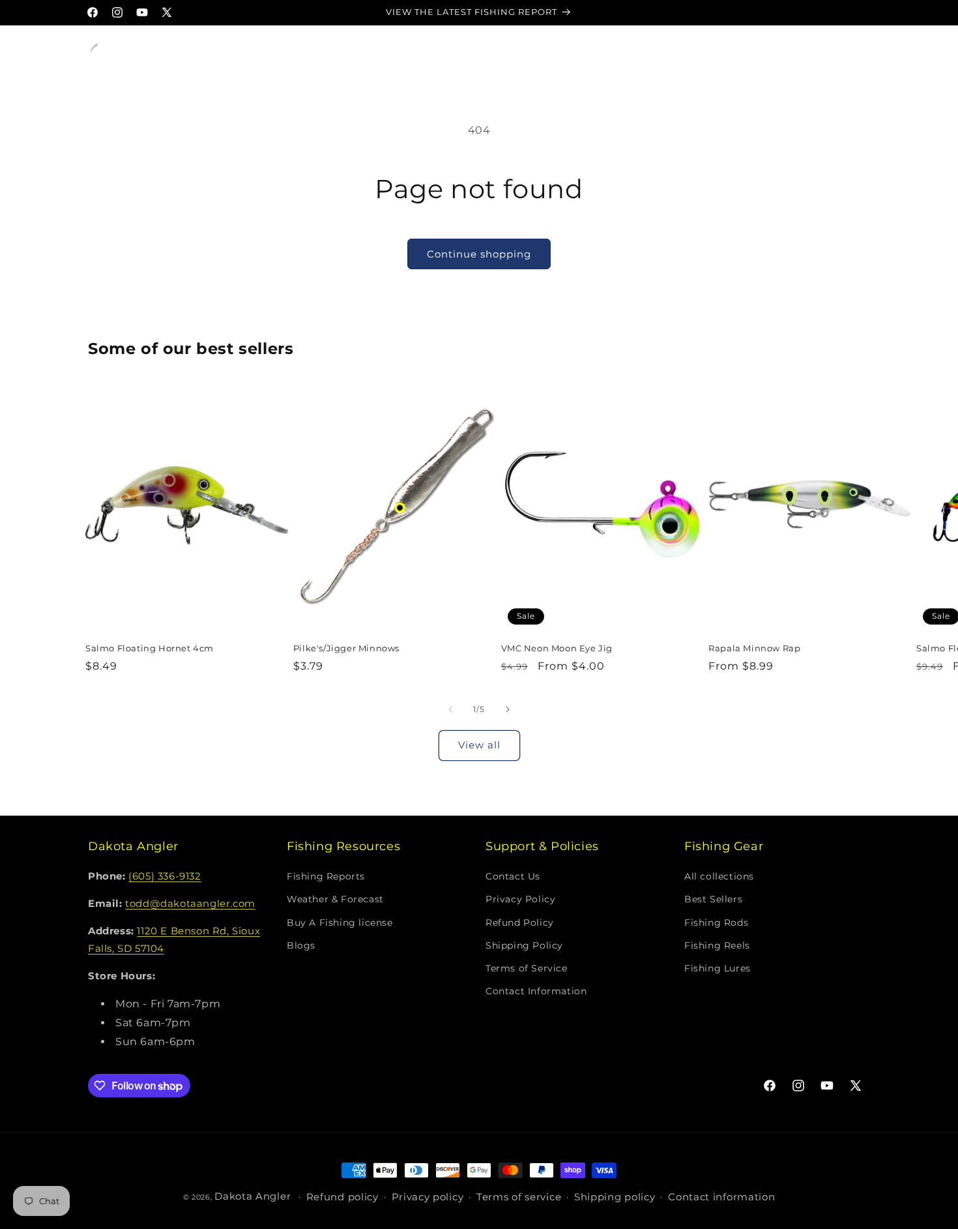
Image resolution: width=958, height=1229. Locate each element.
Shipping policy (615, 1197)
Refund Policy (520, 922)
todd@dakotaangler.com (190, 904)
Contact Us (513, 877)
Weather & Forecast (335, 900)
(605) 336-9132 (164, 876)
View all (479, 745)
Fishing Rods (716, 922)
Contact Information (536, 992)
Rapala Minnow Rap (754, 648)
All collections (719, 877)
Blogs (301, 945)
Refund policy (342, 1197)
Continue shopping (479, 254)
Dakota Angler (252, 1196)
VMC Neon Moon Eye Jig (557, 648)
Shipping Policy (524, 945)
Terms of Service (527, 968)
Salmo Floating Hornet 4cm (149, 648)
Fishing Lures (717, 968)
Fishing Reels (717, 945)
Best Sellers (713, 900)
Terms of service (518, 1197)
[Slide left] (450, 709)
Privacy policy (428, 1197)
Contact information (721, 1197)
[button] (196, 50)
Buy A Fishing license (340, 922)
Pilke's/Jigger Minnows (346, 648)
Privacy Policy (520, 900)
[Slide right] (507, 709)
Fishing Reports (326, 877)
